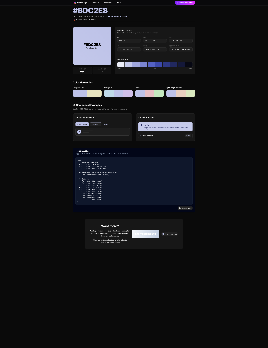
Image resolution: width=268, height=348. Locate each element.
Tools (119, 3)
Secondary (95, 124)
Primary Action (82, 124)
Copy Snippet (186, 208)
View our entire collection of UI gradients (110, 240)
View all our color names (110, 243)
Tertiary (106, 124)
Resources (108, 3)
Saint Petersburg (145, 234)
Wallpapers (95, 3)
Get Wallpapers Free (186, 3)
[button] (120, 64)
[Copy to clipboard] (139, 40)
